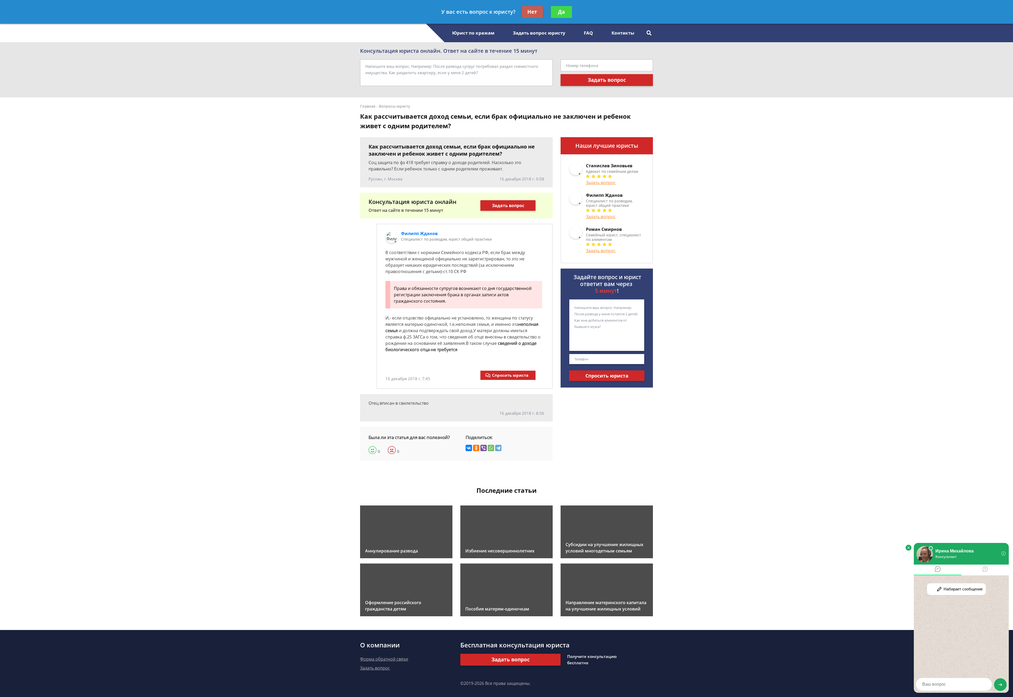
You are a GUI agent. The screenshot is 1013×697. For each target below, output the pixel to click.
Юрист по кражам (473, 33)
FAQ (588, 33)
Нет (532, 11)
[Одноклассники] (476, 448)
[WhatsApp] (491, 448)
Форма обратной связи (384, 659)
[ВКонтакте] (469, 448)
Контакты (622, 33)
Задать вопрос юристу (539, 33)
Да (561, 11)
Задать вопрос (607, 80)
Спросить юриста (510, 375)
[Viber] (483, 448)
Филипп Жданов (419, 233)
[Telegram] (498, 448)
